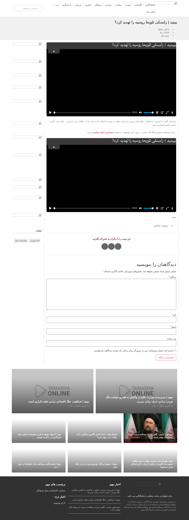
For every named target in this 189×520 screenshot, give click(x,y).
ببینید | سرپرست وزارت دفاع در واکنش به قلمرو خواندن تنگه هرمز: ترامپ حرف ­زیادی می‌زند (95, 491)
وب (57, 5)
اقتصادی (138, 5)
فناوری (88, 5)
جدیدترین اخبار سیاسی (102, 132)
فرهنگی (98, 5)
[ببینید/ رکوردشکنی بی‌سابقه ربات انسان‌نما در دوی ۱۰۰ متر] (38, 457)
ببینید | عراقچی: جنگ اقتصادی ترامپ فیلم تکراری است (58, 401)
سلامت (118, 5)
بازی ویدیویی (59, 503)
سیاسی (108, 5)
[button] (118, 246)
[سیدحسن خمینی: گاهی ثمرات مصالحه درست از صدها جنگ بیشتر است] (150, 428)
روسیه (165, 225)
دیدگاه (172, 277)
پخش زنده (150, 12)
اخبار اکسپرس (35, 241)
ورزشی (78, 5)
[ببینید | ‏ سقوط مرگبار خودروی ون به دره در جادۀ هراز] (94, 457)
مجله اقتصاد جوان (21, 241)
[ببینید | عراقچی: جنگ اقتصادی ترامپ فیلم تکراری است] (52, 391)
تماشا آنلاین (150, 5)
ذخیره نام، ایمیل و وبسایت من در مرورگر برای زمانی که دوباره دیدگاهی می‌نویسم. (134, 350)
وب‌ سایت (171, 339)
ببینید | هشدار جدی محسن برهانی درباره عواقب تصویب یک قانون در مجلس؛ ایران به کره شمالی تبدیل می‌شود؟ (152, 464)
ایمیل (173, 327)
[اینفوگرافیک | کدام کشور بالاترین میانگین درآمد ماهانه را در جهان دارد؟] (94, 428)
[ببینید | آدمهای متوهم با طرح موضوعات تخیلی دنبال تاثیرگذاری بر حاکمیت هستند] (38, 428)
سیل (46, 490)
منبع (174, 217)
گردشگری (66, 5)
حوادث (128, 5)
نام (174, 315)
